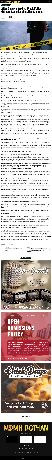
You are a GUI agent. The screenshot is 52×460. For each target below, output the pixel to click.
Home (15, 452)
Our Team (29, 452)
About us (24, 452)
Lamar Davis (6, 16)
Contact (19, 452)
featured (11, 244)
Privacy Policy (35, 452)
